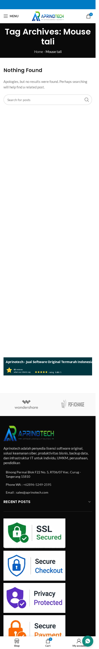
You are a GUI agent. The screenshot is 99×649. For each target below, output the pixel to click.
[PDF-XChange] (73, 404)
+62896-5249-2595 (37, 484)
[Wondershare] (26, 404)
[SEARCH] (87, 99)
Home (38, 51)
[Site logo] (48, 16)
